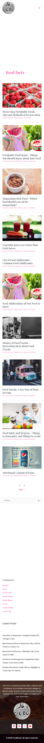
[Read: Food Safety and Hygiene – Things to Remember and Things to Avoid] (21, 416)
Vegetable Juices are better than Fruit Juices (20, 246)
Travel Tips (6, 611)
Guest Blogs (7, 600)
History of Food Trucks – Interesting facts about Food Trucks (18, 346)
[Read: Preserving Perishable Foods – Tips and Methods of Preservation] (21, 95)
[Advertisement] (22, 39)
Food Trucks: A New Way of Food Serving (20, 391)
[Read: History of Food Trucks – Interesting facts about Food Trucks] (21, 328)
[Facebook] (14, 726)
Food (4, 118)
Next (22, 489)
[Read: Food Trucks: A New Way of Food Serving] (21, 372)
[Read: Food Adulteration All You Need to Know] (21, 286)
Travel (4, 604)
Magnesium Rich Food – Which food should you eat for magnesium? (19, 202)
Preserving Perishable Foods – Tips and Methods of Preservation (21, 113)
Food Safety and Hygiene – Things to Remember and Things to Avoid (21, 434)
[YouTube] (30, 726)
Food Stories (7, 596)
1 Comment (27, 118)
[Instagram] (25, 726)
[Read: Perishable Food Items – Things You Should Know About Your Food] (21, 138)
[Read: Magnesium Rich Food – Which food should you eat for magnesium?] (21, 181)
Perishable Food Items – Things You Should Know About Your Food (21, 156)
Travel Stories (7, 608)
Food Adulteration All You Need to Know (21, 305)
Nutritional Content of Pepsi (18, 472)
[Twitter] (19, 726)
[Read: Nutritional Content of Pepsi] (21, 457)
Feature (5, 585)
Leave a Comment (29, 161)
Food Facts (9, 118)
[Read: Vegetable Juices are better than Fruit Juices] (21, 228)
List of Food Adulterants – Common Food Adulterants (17, 261)
